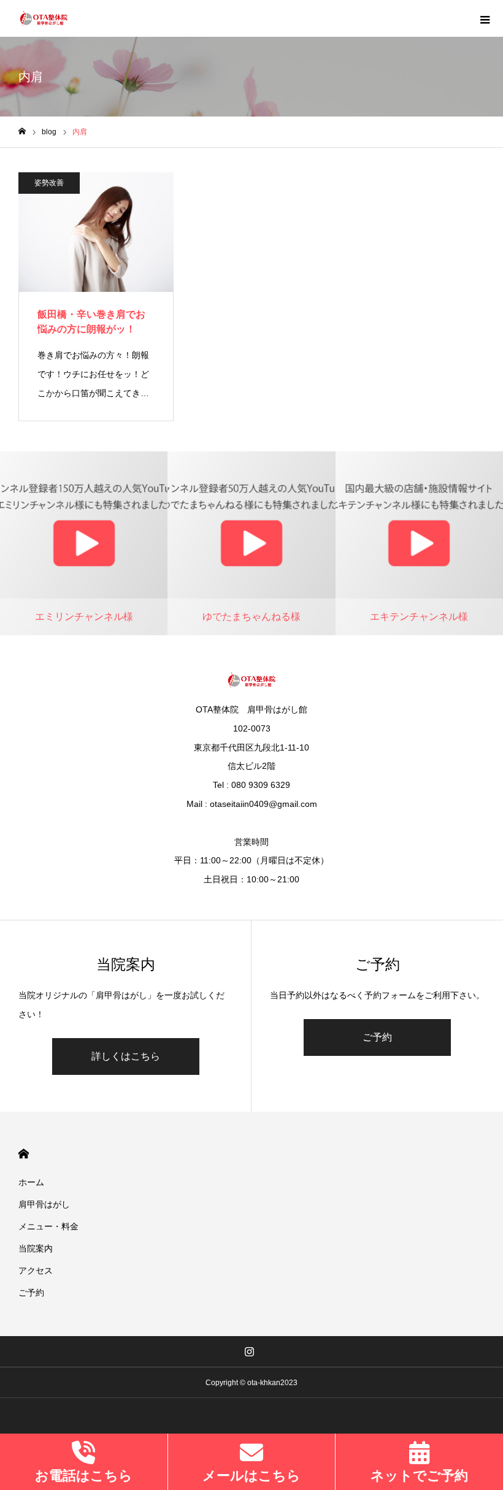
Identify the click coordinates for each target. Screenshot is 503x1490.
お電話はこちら (83, 1475)
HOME (23, 1153)
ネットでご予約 (419, 1475)
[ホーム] (22, 132)
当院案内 (35, 1248)
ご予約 (377, 1037)
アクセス (35, 1270)
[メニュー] (484, 18)
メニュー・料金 (48, 1226)
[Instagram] (250, 1351)
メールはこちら (251, 1475)
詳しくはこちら (125, 1056)
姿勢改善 (49, 182)
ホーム (31, 1182)
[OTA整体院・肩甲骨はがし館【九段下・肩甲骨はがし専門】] (43, 18)
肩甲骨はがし (44, 1204)
